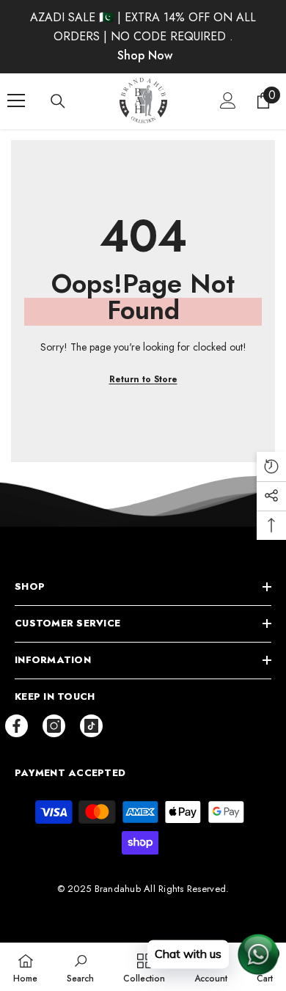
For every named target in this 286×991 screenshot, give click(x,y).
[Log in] (228, 100)
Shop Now (144, 55)
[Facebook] (16, 725)
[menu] (16, 100)
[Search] (58, 101)
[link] (80, 967)
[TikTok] (91, 725)
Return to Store (143, 379)
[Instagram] (54, 725)
